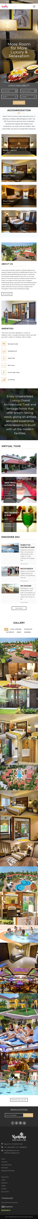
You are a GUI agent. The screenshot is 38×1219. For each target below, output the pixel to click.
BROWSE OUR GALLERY (19, 1100)
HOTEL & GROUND (15, 629)
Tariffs (13, 2)
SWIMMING (27, 632)
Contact (3, 1189)
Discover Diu (28, 2)
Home (7, 2)
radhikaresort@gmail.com (11, 1153)
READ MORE (7, 294)
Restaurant (4, 1168)
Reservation (5, 1177)
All (6, 629)
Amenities (20, 2)
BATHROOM (10, 632)
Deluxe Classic (9, 176)
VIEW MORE (9, 496)
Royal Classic (8, 202)
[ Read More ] (24, 564)
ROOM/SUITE (28, 629)
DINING (19, 632)
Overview (4, 1162)
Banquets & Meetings (7, 1171)
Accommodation (6, 1165)
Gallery (3, 1186)
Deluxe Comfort (10, 151)
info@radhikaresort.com (11, 1150)
